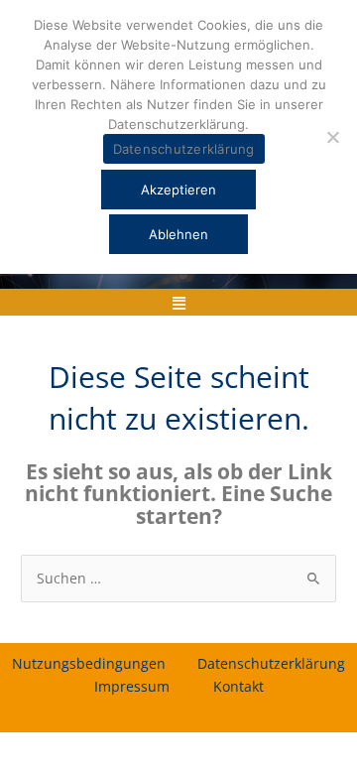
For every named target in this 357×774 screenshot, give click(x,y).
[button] (178, 302)
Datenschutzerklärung (271, 663)
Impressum (132, 686)
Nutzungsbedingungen (89, 663)
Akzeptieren (178, 189)
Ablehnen (178, 234)
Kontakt (238, 686)
